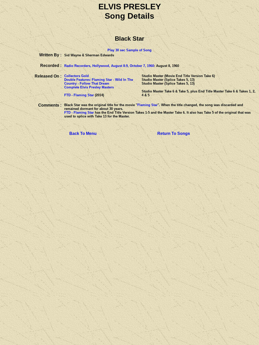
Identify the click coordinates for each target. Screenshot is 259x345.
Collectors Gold (76, 76)
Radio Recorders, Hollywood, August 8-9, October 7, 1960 (109, 66)
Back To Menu (83, 133)
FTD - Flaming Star (79, 95)
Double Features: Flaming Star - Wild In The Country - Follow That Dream (98, 81)
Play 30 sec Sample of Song (129, 50)
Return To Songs (173, 133)
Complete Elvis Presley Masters (89, 87)
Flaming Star (147, 105)
